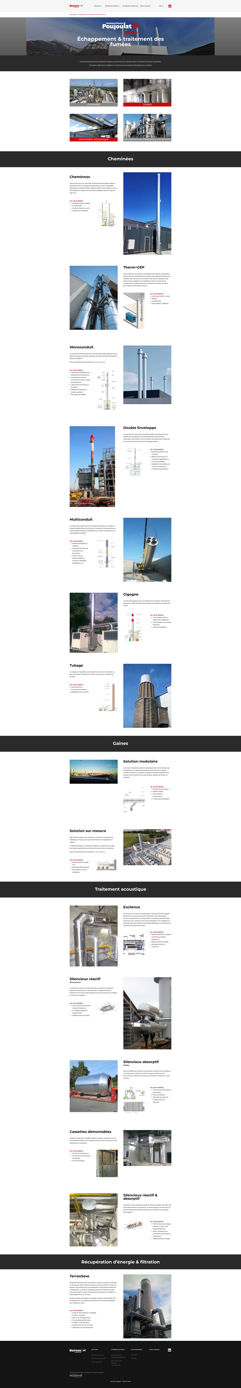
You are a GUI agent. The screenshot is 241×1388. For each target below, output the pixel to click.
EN (163, 6)
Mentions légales (115, 1381)
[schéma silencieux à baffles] (134, 1113)
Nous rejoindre (97, 1362)
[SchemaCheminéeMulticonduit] (107, 567)
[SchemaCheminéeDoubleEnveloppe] (134, 475)
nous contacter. (100, 362)
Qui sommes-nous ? (98, 1355)
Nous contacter (145, 6)
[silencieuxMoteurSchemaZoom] (134, 1230)
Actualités (134, 1354)
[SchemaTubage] (107, 710)
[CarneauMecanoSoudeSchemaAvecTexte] (107, 870)
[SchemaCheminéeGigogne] (134, 641)
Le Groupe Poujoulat (99, 1358)
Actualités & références (130, 6)
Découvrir (97, 6)
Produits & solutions (112, 6)
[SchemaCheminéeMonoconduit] (107, 409)
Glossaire (134, 1358)
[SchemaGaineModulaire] (134, 812)
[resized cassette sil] (107, 1177)
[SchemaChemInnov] (107, 226)
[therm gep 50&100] (134, 328)
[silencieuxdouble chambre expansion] (107, 1014)
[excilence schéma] (134, 958)
